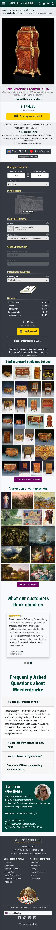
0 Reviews (33, 157)
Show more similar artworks (28, 479)
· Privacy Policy (9, 872)
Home (4, 10)
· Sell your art (35, 865)
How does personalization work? (23, 701)
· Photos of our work (37, 872)
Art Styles (13, 10)
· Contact (7, 862)
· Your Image (35, 862)
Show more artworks (28, 584)
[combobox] (28, 184)
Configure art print (30, 116)
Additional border (13, 181)
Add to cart (29, 331)
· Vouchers (34, 875)
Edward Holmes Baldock (14, 13)
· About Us (8, 882)
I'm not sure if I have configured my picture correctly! (24, 767)
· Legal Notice (9, 865)
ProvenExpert (18, 651)
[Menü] (3, 3)
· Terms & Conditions (11, 869)
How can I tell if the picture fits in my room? (25, 744)
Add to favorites (41, 151)
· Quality (33, 869)
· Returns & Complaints (12, 878)
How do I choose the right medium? (24, 756)
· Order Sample (35, 878)
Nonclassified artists (27, 10)
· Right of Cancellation (12, 875)
